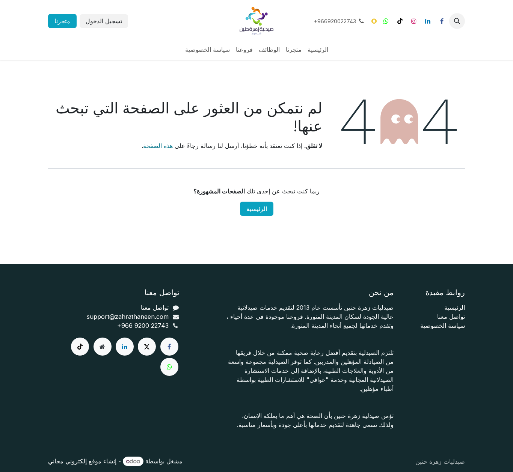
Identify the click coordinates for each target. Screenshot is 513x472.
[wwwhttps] (386, 21)
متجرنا (62, 21)
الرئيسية (256, 209)
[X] (147, 347)
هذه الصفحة (158, 145)
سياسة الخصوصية (442, 325)
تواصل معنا (451, 316)
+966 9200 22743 (143, 325)
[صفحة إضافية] (103, 347)
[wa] (169, 367)
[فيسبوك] (442, 21)
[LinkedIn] (428, 21)
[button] (457, 21)
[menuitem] (318, 49)
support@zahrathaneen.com (128, 316)
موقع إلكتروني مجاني (74, 461)
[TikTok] (400, 21)
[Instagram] (414, 21)
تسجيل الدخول (104, 21)
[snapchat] (374, 21)
